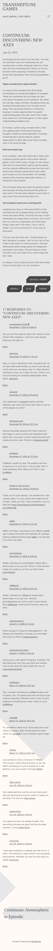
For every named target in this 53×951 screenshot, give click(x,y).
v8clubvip (13, 353)
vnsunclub (14, 841)
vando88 (13, 718)
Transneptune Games (19, 6)
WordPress (36, 941)
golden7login (15, 811)
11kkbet (12, 750)
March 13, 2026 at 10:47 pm (22, 685)
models (14, 289)
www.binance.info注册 (19, 324)
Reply (5, 347)
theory (43, 289)
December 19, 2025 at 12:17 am (23, 424)
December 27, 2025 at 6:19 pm (23, 556)
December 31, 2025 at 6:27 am (23, 588)
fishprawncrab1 (16, 421)
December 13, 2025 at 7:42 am (23, 356)
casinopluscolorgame (19, 650)
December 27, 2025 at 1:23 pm (23, 524)
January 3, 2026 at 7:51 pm (21, 624)
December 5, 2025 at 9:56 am (22, 327)
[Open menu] (48, 16)
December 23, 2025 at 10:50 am (24, 489)
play (28, 289)
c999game (14, 585)
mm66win (13, 453)
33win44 (13, 392)
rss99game (14, 682)
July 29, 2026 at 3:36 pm (20, 785)
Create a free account (19, 485)
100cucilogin (14, 782)
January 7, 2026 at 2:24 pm (21, 653)
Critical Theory (38, 279)
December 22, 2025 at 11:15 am (23, 456)
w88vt (12, 521)
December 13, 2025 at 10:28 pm (23, 395)
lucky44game (15, 553)
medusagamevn (16, 621)
